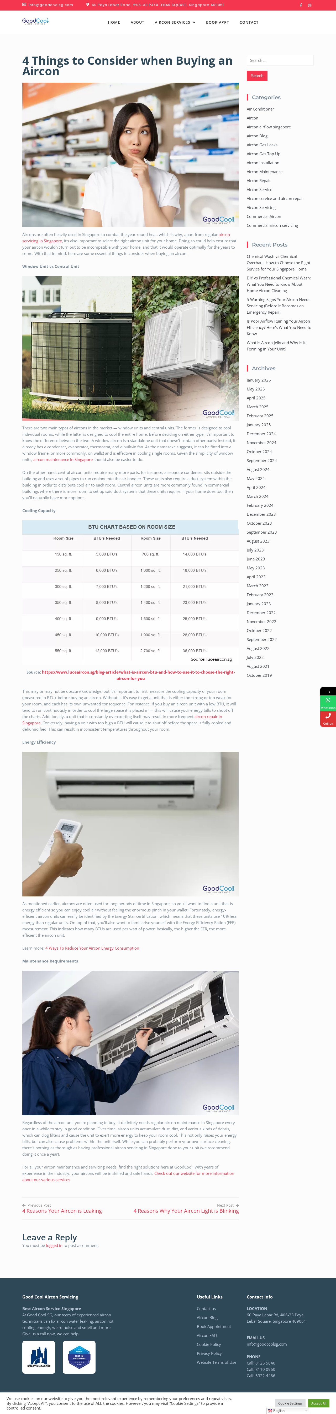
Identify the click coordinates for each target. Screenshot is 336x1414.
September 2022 (262, 639)
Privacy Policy (209, 1353)
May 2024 (256, 478)
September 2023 (262, 532)
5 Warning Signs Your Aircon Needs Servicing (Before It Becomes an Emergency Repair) (278, 306)
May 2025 (256, 389)
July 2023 (255, 550)
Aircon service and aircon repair (275, 198)
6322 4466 (296, 25)
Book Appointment (214, 1326)
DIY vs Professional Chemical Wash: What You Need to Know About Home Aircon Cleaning (279, 284)
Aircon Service (259, 189)
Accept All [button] (318, 1403)
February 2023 (260, 594)
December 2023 (261, 514)
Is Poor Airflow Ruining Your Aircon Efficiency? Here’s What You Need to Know (279, 327)
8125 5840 (287, 19)
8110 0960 (265, 1369)
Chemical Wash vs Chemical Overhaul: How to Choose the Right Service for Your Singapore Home (278, 263)
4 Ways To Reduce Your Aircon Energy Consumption (92, 948)
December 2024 (261, 433)
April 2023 (256, 576)
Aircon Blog (257, 135)
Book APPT (217, 22)
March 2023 (258, 585)
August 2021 (258, 666)
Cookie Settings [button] (290, 1403)
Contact (249, 22)
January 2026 (259, 380)
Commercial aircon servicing (272, 225)
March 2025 (258, 406)
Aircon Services (172, 22)
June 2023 (256, 558)
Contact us (206, 1308)
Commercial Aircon (264, 216)
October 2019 (259, 675)
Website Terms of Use (216, 1362)
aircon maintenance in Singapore (63, 459)
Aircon (252, 118)
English (278, 1411)
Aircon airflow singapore (269, 126)
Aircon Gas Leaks (262, 144)
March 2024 (258, 496)
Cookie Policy (209, 1344)
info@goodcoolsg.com (267, 1344)
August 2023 (258, 541)
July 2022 (255, 657)
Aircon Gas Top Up (263, 153)
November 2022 (261, 621)
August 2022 (258, 648)
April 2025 (256, 397)
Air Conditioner (260, 109)
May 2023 (256, 567)
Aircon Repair (259, 180)
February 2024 (260, 505)
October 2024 (259, 451)
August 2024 (258, 469)
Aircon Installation (263, 162)
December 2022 (261, 612)
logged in (54, 1245)
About (137, 22)
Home (114, 22)
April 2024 (256, 487)
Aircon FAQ (207, 1335)
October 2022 (259, 630)
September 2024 (262, 460)
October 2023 (259, 523)
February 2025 (260, 415)
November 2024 (261, 442)
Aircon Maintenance (264, 171)
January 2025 (259, 424)
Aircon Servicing (261, 207)
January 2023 (259, 603)
